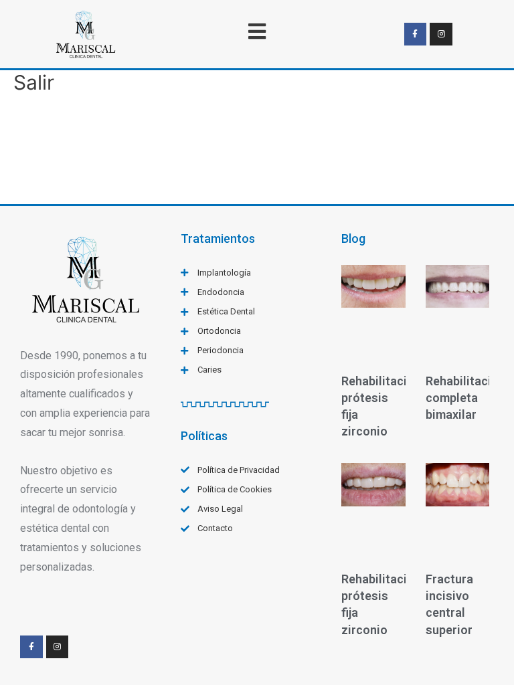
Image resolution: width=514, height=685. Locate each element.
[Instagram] (441, 34)
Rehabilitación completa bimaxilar (465, 397)
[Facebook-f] (415, 34)
